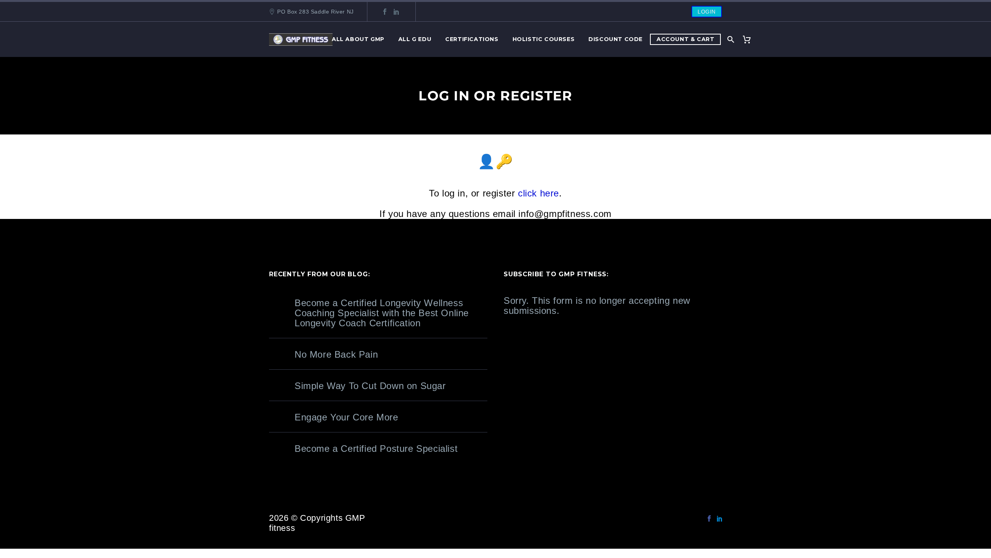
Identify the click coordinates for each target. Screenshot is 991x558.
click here (538, 193)
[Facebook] (385, 12)
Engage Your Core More (346, 417)
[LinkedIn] (396, 12)
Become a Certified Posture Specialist (376, 448)
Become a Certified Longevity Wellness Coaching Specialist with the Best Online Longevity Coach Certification (382, 313)
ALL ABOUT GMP (358, 39)
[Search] (730, 39)
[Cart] (750, 39)
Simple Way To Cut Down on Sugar (370, 386)
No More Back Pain (336, 354)
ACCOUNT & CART (685, 39)
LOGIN (707, 12)
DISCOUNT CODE (615, 39)
